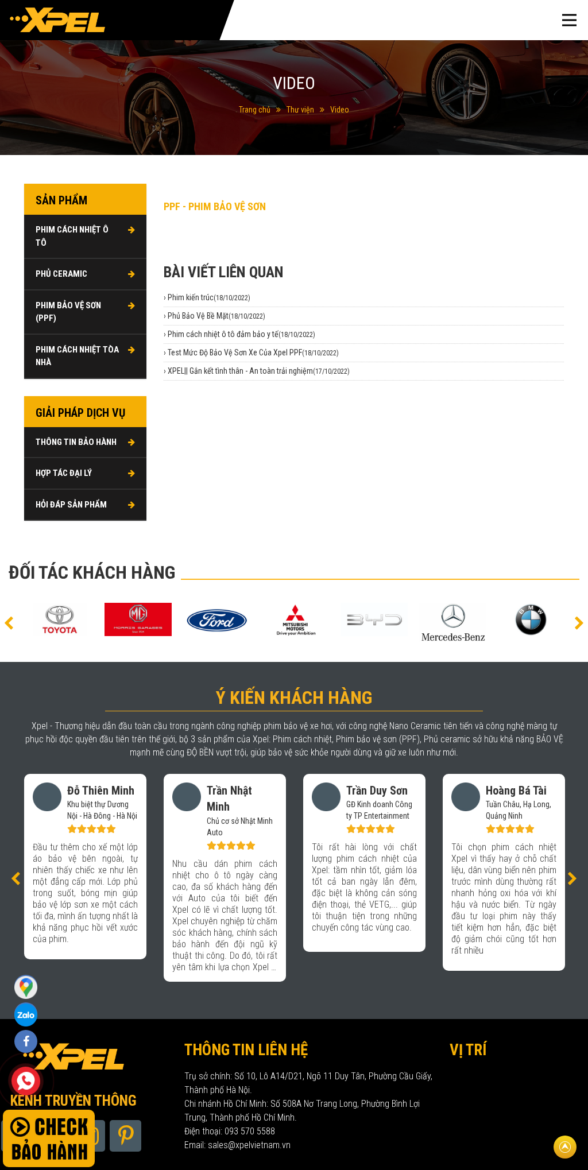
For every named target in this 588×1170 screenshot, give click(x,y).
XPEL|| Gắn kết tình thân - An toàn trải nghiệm (259, 370)
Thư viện (300, 109)
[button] (8, 622)
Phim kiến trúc (209, 297)
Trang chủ (254, 109)
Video (339, 109)
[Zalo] (25, 986)
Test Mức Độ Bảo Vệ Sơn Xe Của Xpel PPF (253, 352)
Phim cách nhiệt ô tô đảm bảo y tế (241, 334)
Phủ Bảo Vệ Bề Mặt (216, 315)
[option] (59, 619)
